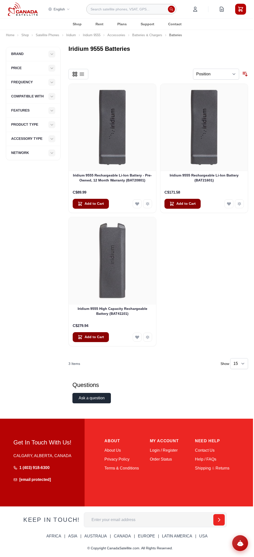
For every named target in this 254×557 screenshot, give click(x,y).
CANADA (122, 536)
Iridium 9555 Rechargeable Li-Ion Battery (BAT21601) (204, 177)
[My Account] (195, 9)
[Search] (171, 9)
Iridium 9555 (91, 35)
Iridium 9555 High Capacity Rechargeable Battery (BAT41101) (112, 311)
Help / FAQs (205, 459)
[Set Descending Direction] (245, 74)
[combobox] (131, 9)
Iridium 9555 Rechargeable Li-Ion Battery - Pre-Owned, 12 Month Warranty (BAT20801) (112, 177)
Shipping (203, 468)
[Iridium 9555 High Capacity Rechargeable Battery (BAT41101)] (112, 260)
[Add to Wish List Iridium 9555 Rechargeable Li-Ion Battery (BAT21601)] (228, 203)
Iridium (71, 35)
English (59, 9)
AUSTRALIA (95, 536)
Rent (99, 24)
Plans (122, 24)
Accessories (116, 35)
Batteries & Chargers (147, 35)
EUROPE (146, 536)
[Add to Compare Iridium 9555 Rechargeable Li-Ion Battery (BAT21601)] (239, 203)
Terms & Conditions (121, 468)
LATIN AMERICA (177, 536)
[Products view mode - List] (82, 74)
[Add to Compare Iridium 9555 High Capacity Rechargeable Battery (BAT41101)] (147, 337)
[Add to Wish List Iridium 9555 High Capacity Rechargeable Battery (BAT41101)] (137, 337)
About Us (112, 450)
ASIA (72, 536)
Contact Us (205, 450)
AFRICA (53, 536)
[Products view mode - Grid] (75, 74)
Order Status (161, 459)
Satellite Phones (47, 35)
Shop (77, 24)
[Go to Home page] (23, 9)
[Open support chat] (240, 543)
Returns (222, 468)
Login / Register (164, 450)
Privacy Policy (116, 459)
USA (203, 536)
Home (10, 35)
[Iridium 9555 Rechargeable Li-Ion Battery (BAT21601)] (204, 127)
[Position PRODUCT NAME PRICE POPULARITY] (216, 74)
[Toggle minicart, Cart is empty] (240, 9)
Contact (175, 24)
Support (147, 24)
